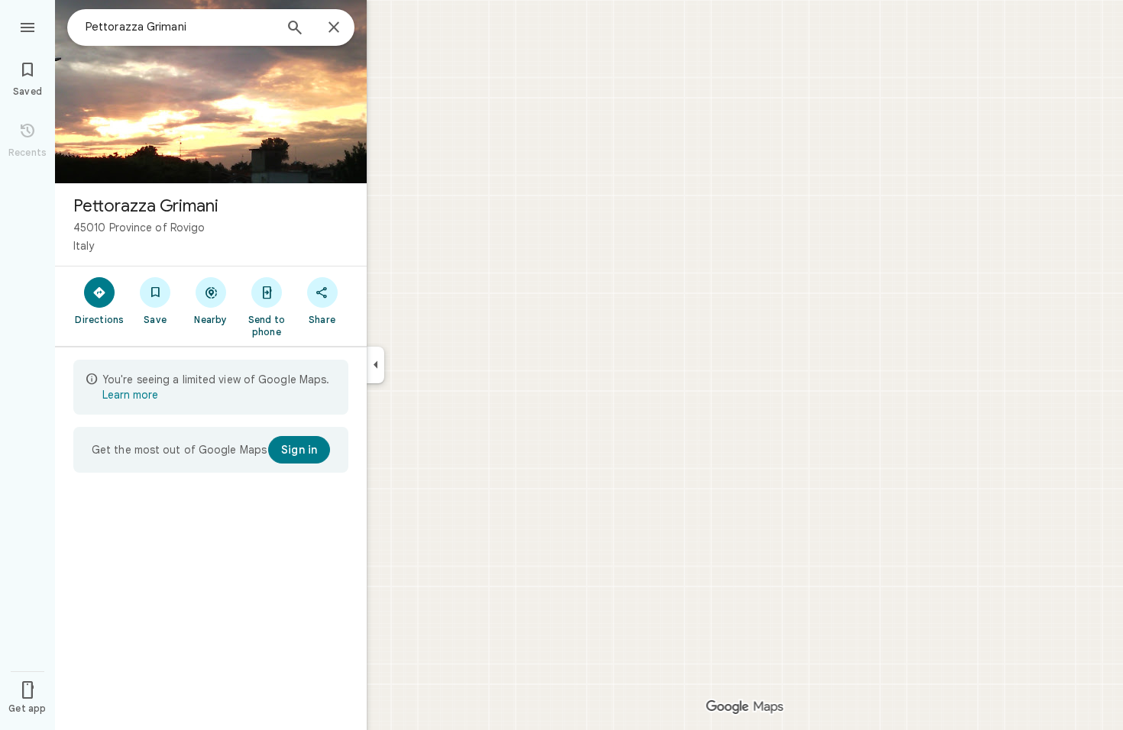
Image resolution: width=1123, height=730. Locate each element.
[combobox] (179, 27)
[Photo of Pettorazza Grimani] (211, 91)
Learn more (130, 395)
